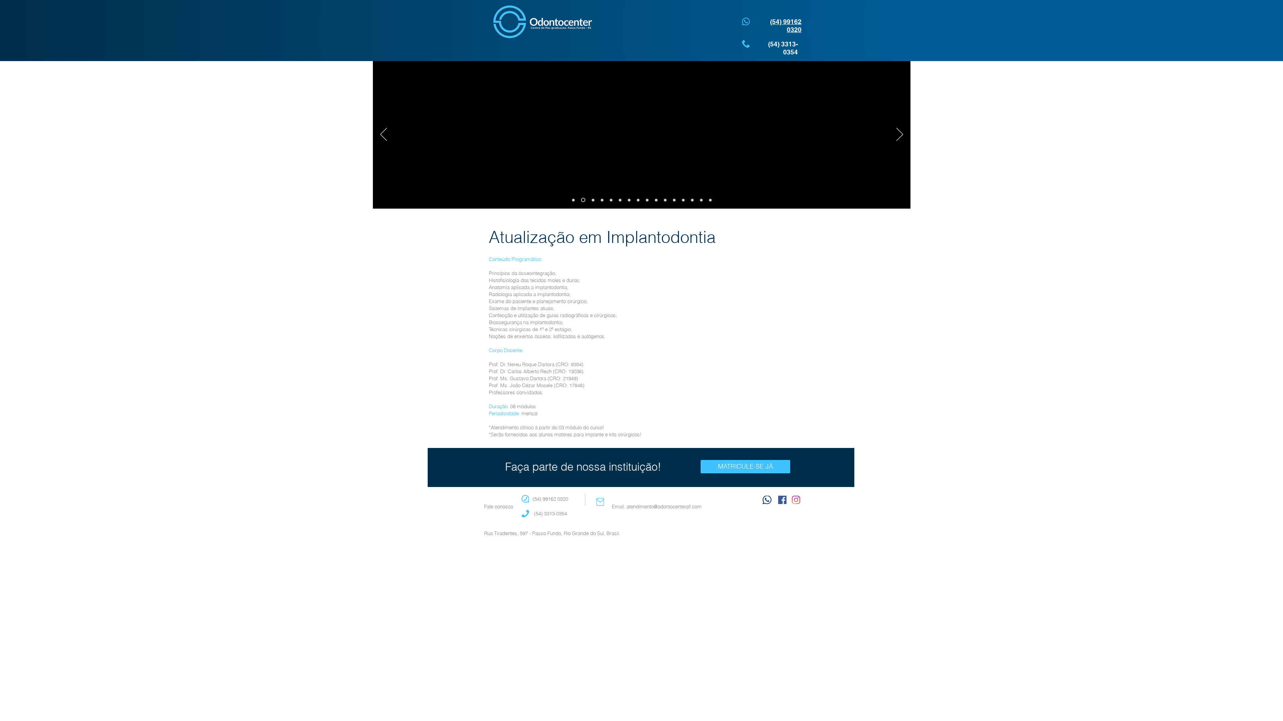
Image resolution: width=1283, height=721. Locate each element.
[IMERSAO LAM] (692, 200)
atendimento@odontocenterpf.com (664, 506)
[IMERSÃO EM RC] (701, 200)
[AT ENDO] (656, 200)
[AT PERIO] (647, 200)
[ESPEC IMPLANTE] (629, 200)
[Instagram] (796, 500)
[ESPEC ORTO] (611, 200)
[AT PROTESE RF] (683, 200)
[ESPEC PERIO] (620, 200)
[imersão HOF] (582, 200)
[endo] (592, 200)
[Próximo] (899, 135)
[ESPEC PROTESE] (710, 200)
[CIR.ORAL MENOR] (573, 200)
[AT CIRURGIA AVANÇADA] (665, 200)
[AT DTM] (674, 200)
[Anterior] (383, 135)
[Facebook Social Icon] (782, 500)
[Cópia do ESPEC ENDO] (602, 200)
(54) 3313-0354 (550, 513)
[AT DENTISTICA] (638, 200)
